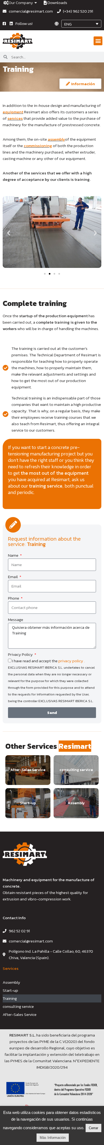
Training (10, 998)
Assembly (11, 982)
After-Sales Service (20, 1014)
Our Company (21, 2)
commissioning (38, 146)
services (15, 118)
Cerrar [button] (93, 1128)
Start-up (10, 990)
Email (13, 577)
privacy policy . (71, 661)
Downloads (57, 2)
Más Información (53, 1138)
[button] (98, 40)
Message (15, 619)
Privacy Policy (21, 654)
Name (13, 555)
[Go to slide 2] (49, 274)
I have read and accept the (51, 681)
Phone (14, 598)
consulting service (18, 1006)
